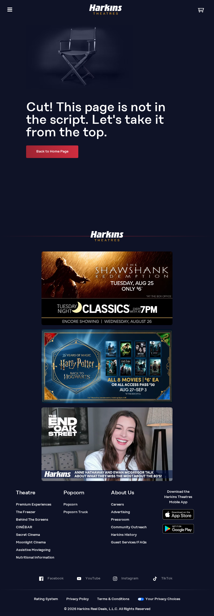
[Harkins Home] (105, 9)
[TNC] (107, 288)
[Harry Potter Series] (107, 366)
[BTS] (107, 444)
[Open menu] (9, 9)
